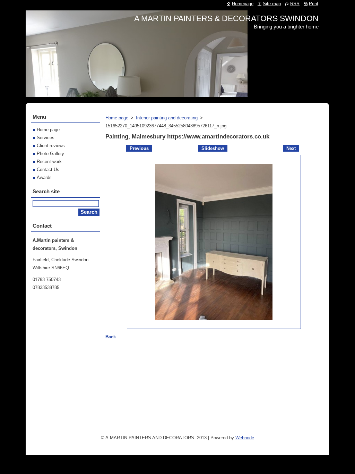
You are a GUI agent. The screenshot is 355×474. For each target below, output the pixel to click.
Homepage (242, 3)
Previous (139, 148)
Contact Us (48, 169)
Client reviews (51, 145)
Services (45, 137)
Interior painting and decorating (167, 117)
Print (313, 3)
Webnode (244, 437)
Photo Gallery (50, 153)
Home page (117, 117)
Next (291, 148)
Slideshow (212, 148)
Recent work (49, 161)
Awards (44, 177)
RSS (295, 3)
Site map (272, 3)
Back (110, 336)
